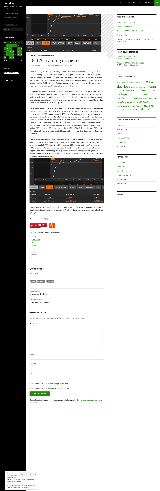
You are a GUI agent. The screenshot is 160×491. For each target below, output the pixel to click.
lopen (125, 94)
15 (7, 51)
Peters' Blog (121, 142)
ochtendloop (141, 98)
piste (149, 98)
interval (41, 281)
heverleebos (129, 90)
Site (31, 373)
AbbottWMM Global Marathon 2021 (130, 31)
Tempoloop (123, 105)
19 (18, 51)
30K (130, 83)
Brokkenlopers (122, 129)
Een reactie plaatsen (65, 65)
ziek (144, 110)
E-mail (33, 364)
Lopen (39, 56)
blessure (136, 82)
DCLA (51, 72)
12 (18, 48)
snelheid (51, 281)
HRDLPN (120, 167)
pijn (146, 98)
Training (50, 56)
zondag (147, 110)
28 (5, 57)
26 (18, 54)
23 (10, 54)
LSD (131, 94)
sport (144, 102)
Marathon (143, 94)
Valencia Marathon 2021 (126, 22)
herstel (152, 86)
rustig (119, 102)
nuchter (134, 98)
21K (124, 83)
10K (118, 83)
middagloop (124, 98)
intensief (137, 91)
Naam (32, 354)
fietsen (132, 87)
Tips (129, 3)
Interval (33, 56)
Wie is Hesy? (149, 3)
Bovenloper (121, 125)
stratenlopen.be (122, 184)
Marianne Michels (123, 138)
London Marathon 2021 (125, 27)
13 (21, 48)
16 (10, 51)
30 (10, 57)
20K (121, 83)
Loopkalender (122, 171)
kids (150, 91)
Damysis (120, 134)
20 (21, 51)
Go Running (121, 162)
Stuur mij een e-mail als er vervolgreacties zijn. (49, 383)
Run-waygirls (122, 146)
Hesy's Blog (9, 3)
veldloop (123, 110)
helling (147, 87)
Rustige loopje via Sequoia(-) (40, 301)
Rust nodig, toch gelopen (38, 292)
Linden (119, 95)
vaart (118, 110)
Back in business (123, 35)
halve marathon (140, 87)
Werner (51, 65)
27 (21, 54)
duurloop (123, 86)
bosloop (142, 83)
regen (153, 98)
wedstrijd (137, 109)
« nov (5, 60)
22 (7, 54)
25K (127, 83)
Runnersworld (122, 179)
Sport (44, 56)
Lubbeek (136, 95)
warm (129, 110)
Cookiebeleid (24, 488)
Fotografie (137, 3)
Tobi (134, 106)
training (149, 105)
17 (13, 51)
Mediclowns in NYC (124, 175)
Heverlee (120, 91)
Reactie (33, 324)
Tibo (131, 106)
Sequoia (126, 102)
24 (13, 54)
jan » (20, 60)
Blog (121, 3)
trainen (140, 105)
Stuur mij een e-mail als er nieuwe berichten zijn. (50, 388)
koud (153, 91)
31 (13, 57)
